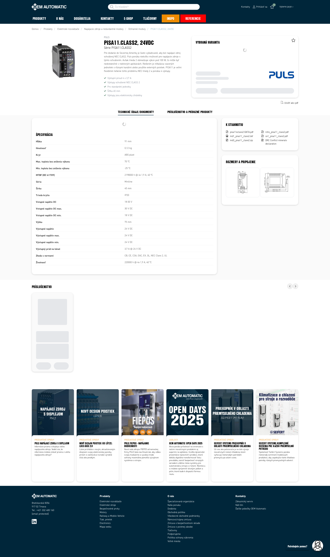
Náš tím (239, 505)
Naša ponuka (174, 505)
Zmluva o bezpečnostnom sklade (184, 523)
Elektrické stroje (108, 505)
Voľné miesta (174, 541)
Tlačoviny (172, 530)
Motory (103, 512)
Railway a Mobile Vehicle (112, 515)
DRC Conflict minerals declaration (276, 142)
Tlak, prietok (106, 519)
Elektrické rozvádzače (111, 501)
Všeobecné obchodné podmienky (184, 515)
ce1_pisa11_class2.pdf (276, 136)
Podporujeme (174, 534)
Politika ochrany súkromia (180, 537)
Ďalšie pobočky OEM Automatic (250, 508)
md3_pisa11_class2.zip (241, 140)
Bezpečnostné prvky (109, 508)
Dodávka (172, 508)
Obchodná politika (176, 512)
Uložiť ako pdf (291, 102)
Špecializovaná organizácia (181, 501)
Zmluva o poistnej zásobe (180, 526)
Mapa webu (105, 526)
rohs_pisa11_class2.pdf (277, 132)
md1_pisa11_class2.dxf (241, 136)
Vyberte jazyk (285, 6)
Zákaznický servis (244, 501)
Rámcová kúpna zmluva (179, 519)
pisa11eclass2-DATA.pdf (241, 132)
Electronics (105, 523)
